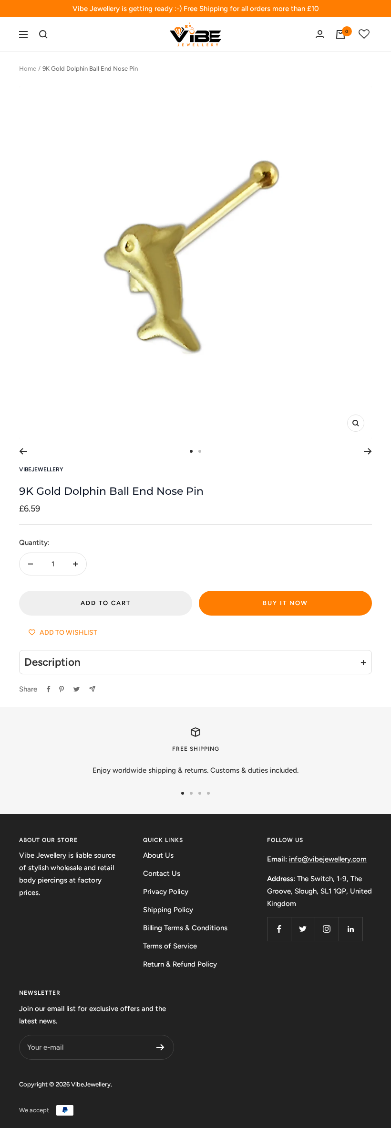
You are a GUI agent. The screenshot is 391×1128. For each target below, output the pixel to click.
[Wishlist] (364, 34)
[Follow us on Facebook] (279, 929)
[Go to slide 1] (191, 451)
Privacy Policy (165, 891)
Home (27, 68)
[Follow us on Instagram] (327, 929)
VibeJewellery (41, 469)
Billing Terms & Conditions (185, 928)
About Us (158, 855)
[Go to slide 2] (199, 451)
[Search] (43, 34)
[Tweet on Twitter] (76, 689)
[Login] (320, 34)
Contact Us (161, 873)
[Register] (160, 1047)
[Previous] (23, 451)
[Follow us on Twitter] (303, 929)
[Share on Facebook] (49, 689)
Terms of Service (170, 946)
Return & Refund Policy (180, 964)
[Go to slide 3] (199, 793)
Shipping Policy (168, 909)
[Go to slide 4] (208, 793)
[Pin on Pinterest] (61, 689)
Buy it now (285, 603)
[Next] (368, 451)
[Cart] (340, 34)
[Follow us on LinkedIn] (350, 929)
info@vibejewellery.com (328, 859)
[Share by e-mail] (92, 689)
